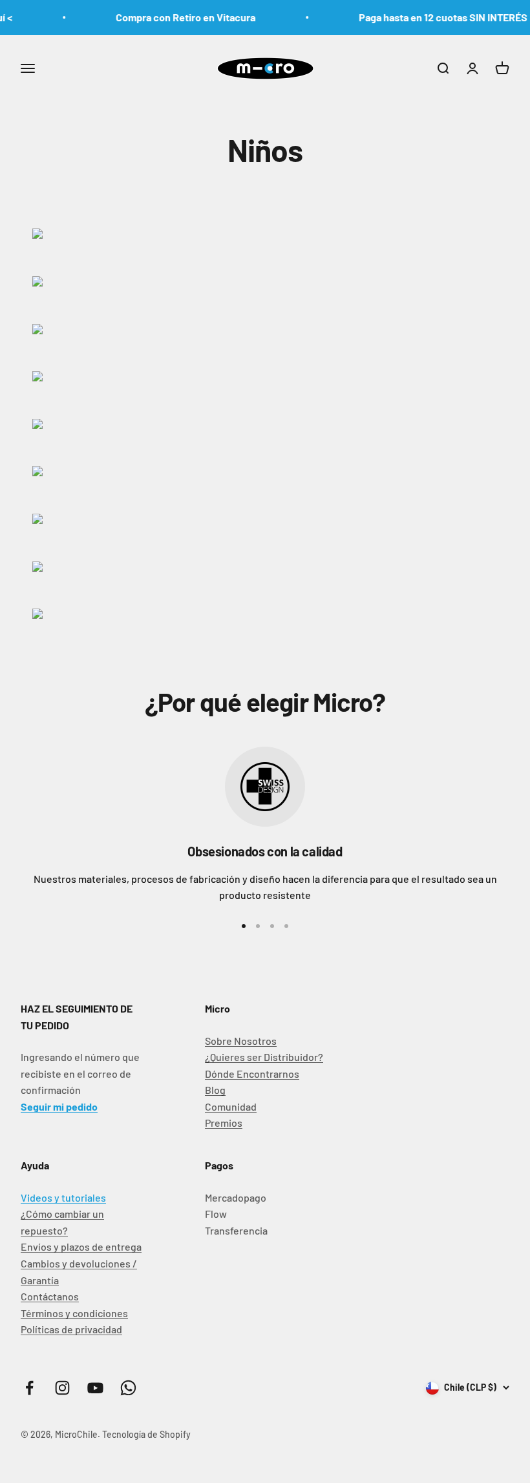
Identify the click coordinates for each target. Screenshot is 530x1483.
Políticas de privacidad (71, 1329)
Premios (223, 1122)
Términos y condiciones (74, 1313)
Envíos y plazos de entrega (81, 1246)
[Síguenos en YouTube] (95, 1388)
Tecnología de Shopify (146, 1434)
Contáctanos (50, 1296)
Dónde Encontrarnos (252, 1073)
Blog (215, 1090)
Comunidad (231, 1106)
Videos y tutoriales (63, 1197)
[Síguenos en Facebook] (29, 1388)
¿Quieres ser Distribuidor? (264, 1057)
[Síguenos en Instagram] (62, 1388)
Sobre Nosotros (241, 1040)
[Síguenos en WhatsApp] (128, 1388)
